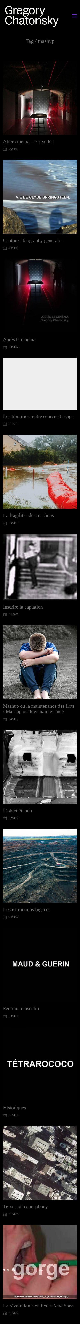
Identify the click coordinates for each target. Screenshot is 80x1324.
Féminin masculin (21, 1008)
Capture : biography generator (33, 240)
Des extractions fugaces (26, 909)
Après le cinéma (19, 339)
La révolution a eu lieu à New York (38, 1305)
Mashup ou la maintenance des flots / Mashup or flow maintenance (38, 708)
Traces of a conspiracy (25, 1206)
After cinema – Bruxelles (28, 141)
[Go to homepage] (33, 16)
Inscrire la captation (23, 607)
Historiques (14, 1107)
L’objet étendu (17, 810)
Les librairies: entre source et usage (38, 416)
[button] (74, 16)
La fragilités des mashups (28, 515)
